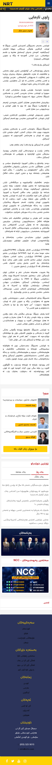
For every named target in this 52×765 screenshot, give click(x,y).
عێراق (26, 633)
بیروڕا (46, 393)
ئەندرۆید (26, 710)
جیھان (26, 642)
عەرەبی (26, 688)
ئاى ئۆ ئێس (26, 706)
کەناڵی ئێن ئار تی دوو (26, 665)
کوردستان (26, 628)
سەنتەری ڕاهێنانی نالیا (26, 656)
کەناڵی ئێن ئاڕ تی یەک (26, 660)
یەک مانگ (38, 477)
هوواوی (26, 715)
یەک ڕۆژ (39, 472)
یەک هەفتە (21, 472)
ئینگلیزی (26, 692)
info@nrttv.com (27, 749)
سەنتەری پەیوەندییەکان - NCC (31, 560)
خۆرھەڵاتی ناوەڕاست (26, 638)
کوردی (26, 683)
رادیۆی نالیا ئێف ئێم (26, 670)
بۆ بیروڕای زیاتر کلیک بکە (25, 449)
